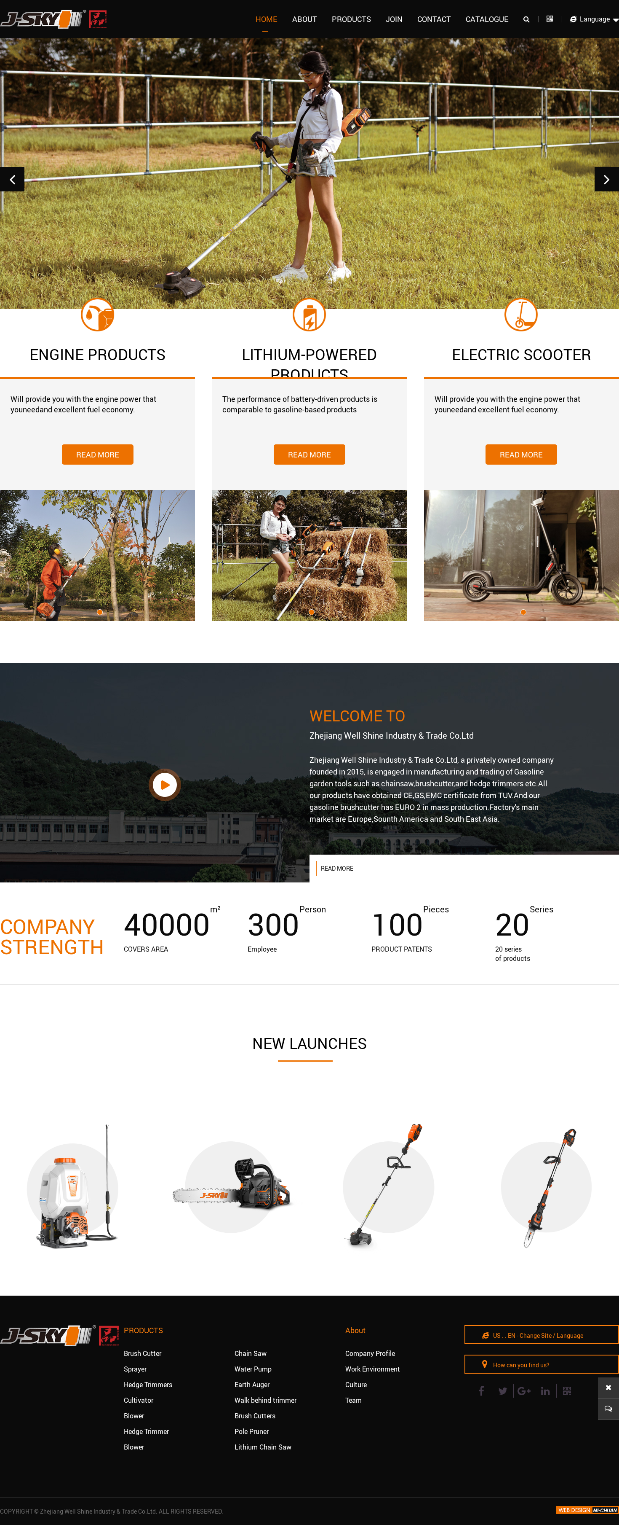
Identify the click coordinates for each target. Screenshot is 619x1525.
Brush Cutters (255, 1415)
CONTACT (434, 19)
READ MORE (97, 454)
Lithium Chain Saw (263, 1447)
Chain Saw (251, 1353)
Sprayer (135, 1369)
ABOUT (304, 19)
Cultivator (138, 1400)
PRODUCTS (351, 19)
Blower (134, 1415)
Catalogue (487, 19)
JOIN (394, 19)
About (355, 1330)
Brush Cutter (142, 1353)
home (266, 19)
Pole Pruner (252, 1431)
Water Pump (253, 1369)
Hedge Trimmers (148, 1384)
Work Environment (372, 1369)
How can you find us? (521, 1365)
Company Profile (370, 1353)
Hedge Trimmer (146, 1431)
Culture (356, 1384)
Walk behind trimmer (265, 1400)
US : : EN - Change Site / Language (537, 1335)
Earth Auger (252, 1384)
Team (353, 1400)
